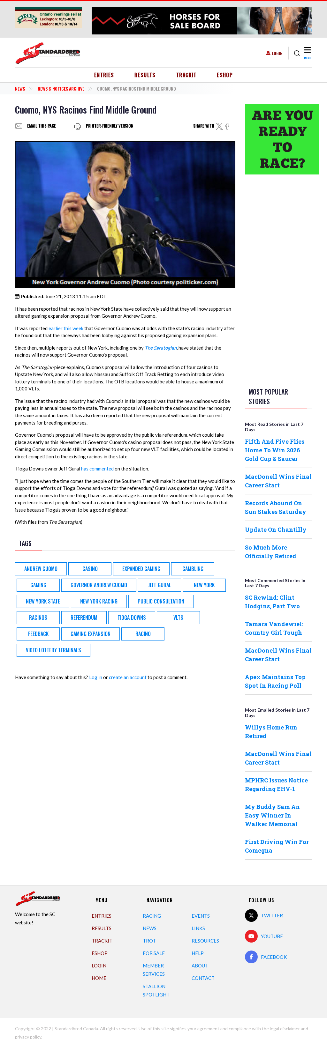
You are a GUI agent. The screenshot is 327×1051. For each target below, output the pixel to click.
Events (201, 916)
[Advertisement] (278, 279)
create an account (128, 677)
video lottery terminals (53, 650)
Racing (152, 916)
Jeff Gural (159, 585)
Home (99, 978)
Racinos (38, 617)
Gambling (192, 569)
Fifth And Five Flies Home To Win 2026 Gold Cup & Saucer (274, 450)
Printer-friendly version (109, 126)
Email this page (41, 126)
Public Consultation (161, 601)
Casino (90, 569)
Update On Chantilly (276, 529)
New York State (43, 601)
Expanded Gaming (141, 569)
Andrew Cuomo (40, 569)
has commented (97, 468)
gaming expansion (90, 634)
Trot (149, 941)
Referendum (84, 617)
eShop (225, 75)
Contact (203, 978)
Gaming (38, 585)
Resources (205, 941)
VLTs (178, 617)
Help (198, 953)
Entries (104, 75)
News (20, 88)
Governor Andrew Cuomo (99, 585)
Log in (95, 677)
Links (198, 928)
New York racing (99, 601)
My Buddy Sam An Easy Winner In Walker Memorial (272, 815)
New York (204, 585)
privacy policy (28, 1037)
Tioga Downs (132, 617)
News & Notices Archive (61, 88)
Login (277, 53)
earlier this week (66, 328)
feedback (38, 634)
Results (145, 75)
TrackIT (186, 75)
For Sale (154, 953)
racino (143, 634)
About (200, 965)
